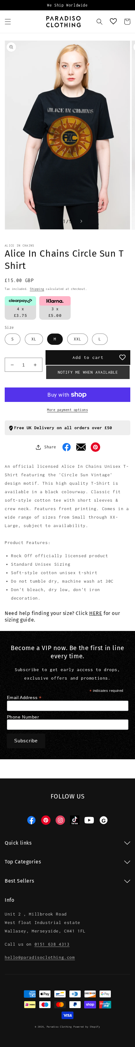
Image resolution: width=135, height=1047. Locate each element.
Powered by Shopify (86, 1026)
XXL (77, 339)
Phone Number (23, 716)
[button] (8, 22)
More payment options (67, 410)
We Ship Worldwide (67, 5)
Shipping (37, 289)
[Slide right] (81, 221)
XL (33, 339)
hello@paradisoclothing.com (40, 957)
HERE (95, 613)
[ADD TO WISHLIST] (122, 357)
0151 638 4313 (52, 944)
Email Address (24, 698)
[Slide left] (54, 221)
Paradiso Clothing (59, 1026)
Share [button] (50, 447)
